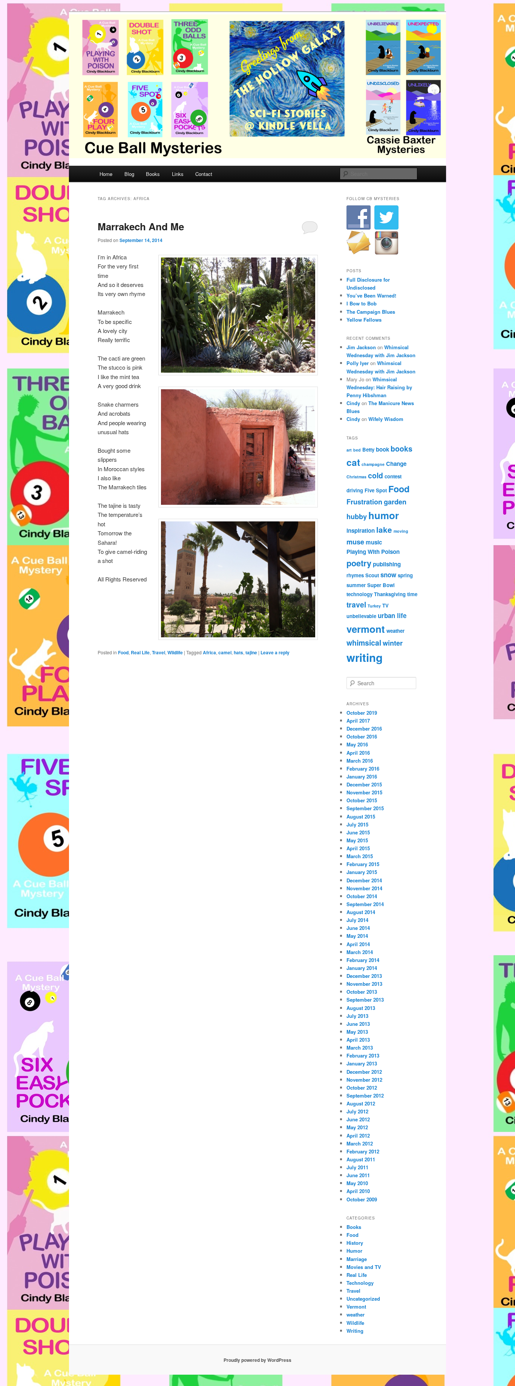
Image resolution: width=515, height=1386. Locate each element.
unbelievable (361, 616)
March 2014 (359, 952)
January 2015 (361, 872)
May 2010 (357, 1183)
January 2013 (361, 1063)
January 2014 (361, 967)
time (412, 594)
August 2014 (360, 912)
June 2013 (358, 1023)
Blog (129, 173)
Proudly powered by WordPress (257, 1360)
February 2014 (362, 960)
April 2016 (358, 752)
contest (393, 476)
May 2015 (357, 840)
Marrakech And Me (141, 226)
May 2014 (357, 935)
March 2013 (359, 1047)
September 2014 (365, 904)
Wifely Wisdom (385, 418)
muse (355, 542)
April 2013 (358, 1039)
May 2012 (357, 1127)
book (382, 449)
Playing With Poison (373, 551)
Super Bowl (381, 585)
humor (383, 515)
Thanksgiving (390, 594)
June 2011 (358, 1175)
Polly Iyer (357, 363)
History (354, 1242)
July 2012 (357, 1111)
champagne (373, 464)
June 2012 (358, 1119)
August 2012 (360, 1103)
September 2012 (365, 1095)
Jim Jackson (361, 347)
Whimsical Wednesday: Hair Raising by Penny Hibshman (379, 387)
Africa (209, 652)
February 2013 (362, 1055)
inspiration (360, 530)
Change (396, 463)
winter (393, 643)
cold (375, 475)
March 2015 (359, 856)
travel (356, 604)
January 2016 (361, 776)
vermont (365, 629)
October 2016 (361, 736)
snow (388, 574)
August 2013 (360, 1007)
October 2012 (361, 1087)
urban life (392, 615)
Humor (354, 1250)
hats (238, 652)
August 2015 (360, 816)
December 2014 (364, 880)
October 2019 (361, 712)
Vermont (356, 1306)
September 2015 (365, 808)
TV (385, 605)
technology (359, 594)
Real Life (140, 652)
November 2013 (364, 983)
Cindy (353, 403)
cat (353, 462)
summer (356, 585)
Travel (158, 652)
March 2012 (359, 1143)
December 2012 (364, 1071)
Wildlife (175, 652)
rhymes (355, 575)
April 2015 (358, 848)
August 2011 (360, 1159)
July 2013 (357, 1015)
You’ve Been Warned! (371, 295)
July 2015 (357, 824)
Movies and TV (363, 1266)
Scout (372, 575)
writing (364, 657)
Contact (203, 173)
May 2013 (357, 1031)
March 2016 (359, 760)
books (401, 448)
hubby (356, 516)
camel (224, 652)
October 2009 (361, 1199)
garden (395, 501)
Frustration (364, 501)
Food (123, 652)
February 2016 (362, 768)
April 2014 (358, 944)
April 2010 (358, 1191)
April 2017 (358, 720)
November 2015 (364, 792)
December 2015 (364, 784)
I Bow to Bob (361, 303)
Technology (360, 1282)
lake (384, 529)
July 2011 (357, 1167)
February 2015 (362, 864)
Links (178, 173)
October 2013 (361, 991)
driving (354, 490)
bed (357, 450)
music (374, 542)
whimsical (363, 642)
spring (405, 575)
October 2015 (361, 800)
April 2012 (358, 1135)
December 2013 (364, 975)
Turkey (374, 606)
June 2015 (358, 832)
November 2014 (364, 888)
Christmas (356, 476)
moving (401, 531)
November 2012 (364, 1079)
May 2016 (357, 744)
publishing (387, 564)
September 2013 (365, 999)
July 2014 (357, 919)
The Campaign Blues (370, 311)
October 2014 (361, 896)
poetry (358, 563)
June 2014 (358, 927)
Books (153, 173)
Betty (368, 449)
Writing (354, 1330)
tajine (251, 652)
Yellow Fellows (364, 319)
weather (395, 630)
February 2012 (362, 1151)
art (349, 450)
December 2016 (364, 728)
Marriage (356, 1259)
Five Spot (376, 490)
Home (106, 173)
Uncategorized (363, 1298)
